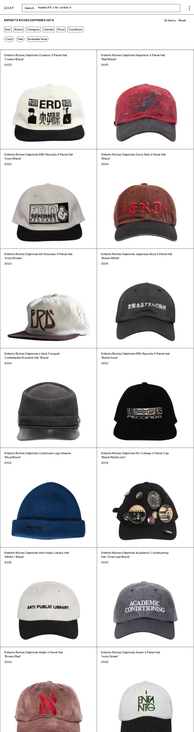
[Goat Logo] (9, 8)
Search (69, 8)
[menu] (189, 8)
